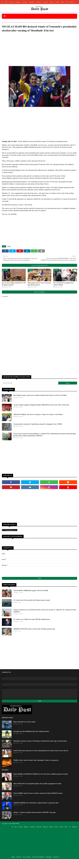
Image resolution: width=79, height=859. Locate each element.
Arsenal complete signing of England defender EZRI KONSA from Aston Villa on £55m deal (41, 405)
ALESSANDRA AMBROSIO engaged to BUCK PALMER (30, 590)
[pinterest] (11, 487)
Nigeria (46, 2)
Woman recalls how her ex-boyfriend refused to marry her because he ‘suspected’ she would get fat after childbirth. (44, 611)
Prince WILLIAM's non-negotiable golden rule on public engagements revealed (37, 784)
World (7, 22)
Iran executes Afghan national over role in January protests (14, 284)
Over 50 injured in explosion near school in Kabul (63, 284)
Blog (62, 2)
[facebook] (11, 482)
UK (6, 2)
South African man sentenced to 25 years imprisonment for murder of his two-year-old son (40, 751)
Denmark (32, 2)
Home (3, 22)
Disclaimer (49, 857)
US (2, 2)
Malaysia (39, 2)
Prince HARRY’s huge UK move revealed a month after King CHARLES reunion (37, 793)
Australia (24, 2)
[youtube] (68, 487)
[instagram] (49, 487)
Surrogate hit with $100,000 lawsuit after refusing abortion (31, 731)
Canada (11, 2)
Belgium (18, 2)
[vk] (30, 487)
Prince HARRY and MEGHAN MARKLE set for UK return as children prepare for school (40, 774)
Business (71, 2)
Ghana (57, 2)
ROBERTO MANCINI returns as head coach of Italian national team (34, 629)
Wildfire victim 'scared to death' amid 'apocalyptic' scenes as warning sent (35, 760)
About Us (18, 857)
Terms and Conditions (38, 857)
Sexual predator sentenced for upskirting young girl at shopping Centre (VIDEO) (37, 424)
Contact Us (56, 857)
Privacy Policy (27, 857)
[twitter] (30, 482)
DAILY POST (15, 823)
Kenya (52, 2)
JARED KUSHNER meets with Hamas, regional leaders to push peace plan (35, 803)
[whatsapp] (49, 482)
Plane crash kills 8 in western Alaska (24, 722)
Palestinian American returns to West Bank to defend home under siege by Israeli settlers (40, 741)
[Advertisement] (39, 51)
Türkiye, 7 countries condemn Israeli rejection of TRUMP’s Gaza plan (34, 812)
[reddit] (68, 482)
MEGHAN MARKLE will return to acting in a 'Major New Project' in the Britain (38, 414)
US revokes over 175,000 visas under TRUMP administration (31, 619)
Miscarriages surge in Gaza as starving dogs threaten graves (39, 284)
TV (66, 2)
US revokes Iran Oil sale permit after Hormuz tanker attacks (31, 600)
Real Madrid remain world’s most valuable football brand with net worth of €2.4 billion (40, 395)
